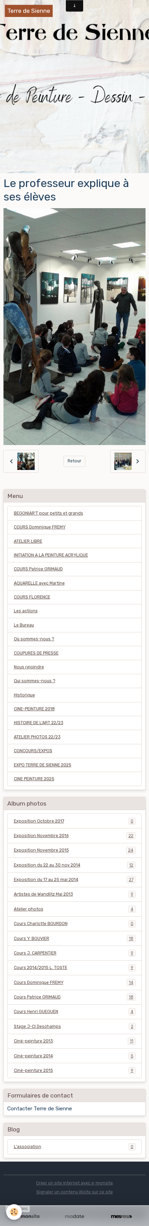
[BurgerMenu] (136, 11)
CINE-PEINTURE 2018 (34, 709)
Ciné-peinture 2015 (73, 1070)
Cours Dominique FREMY (73, 982)
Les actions (26, 610)
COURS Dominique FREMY (39, 527)
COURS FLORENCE (32, 597)
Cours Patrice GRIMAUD (73, 997)
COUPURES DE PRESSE (36, 653)
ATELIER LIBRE (28, 541)
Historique (24, 695)
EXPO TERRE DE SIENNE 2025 (42, 765)
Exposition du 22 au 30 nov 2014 (73, 865)
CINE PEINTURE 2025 (34, 778)
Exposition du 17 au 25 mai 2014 (73, 879)
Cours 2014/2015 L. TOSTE (73, 967)
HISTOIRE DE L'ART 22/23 (38, 722)
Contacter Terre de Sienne (39, 1108)
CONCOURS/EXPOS (33, 750)
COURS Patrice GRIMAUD (38, 569)
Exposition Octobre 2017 (73, 821)
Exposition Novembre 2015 (73, 850)
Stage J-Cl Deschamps (73, 1026)
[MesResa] (121, 1216)
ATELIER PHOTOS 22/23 (37, 737)
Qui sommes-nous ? (34, 680)
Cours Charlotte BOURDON (73, 923)
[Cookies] (14, 1212)
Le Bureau (24, 625)
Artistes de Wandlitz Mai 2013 (73, 894)
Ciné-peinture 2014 (73, 1056)
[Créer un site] (27, 1216)
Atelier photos (73, 909)
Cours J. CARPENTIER (73, 953)
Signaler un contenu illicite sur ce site (74, 1192)
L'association (73, 1146)
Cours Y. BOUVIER (73, 938)
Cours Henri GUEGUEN (73, 1011)
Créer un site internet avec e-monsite (74, 1183)
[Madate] (74, 1216)
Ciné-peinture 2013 (73, 1041)
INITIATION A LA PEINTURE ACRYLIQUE (51, 555)
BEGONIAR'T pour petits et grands (48, 513)
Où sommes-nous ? (34, 639)
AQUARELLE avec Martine (39, 583)
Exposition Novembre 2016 (73, 835)
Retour (74, 461)
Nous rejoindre (29, 667)
